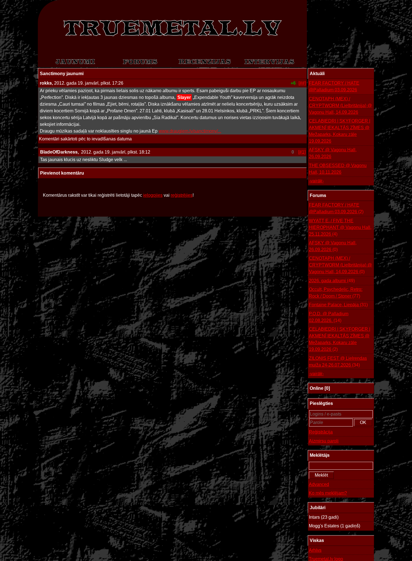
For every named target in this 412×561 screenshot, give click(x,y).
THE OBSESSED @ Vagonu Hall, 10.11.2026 (338, 169)
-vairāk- (316, 180)
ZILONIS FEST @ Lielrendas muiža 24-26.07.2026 (338, 361)
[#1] (301, 152)
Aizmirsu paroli (324, 441)
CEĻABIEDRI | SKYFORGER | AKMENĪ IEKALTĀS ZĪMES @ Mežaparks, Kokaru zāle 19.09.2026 (339, 131)
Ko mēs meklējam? (328, 493)
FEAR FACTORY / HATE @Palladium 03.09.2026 (334, 86)
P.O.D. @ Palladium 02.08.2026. (328, 317)
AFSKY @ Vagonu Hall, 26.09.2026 (333, 153)
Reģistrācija (321, 432)
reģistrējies (182, 195)
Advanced (319, 484)
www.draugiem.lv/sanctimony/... (190, 131)
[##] (302, 83)
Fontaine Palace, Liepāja (338, 304)
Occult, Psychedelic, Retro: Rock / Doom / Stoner (335, 292)
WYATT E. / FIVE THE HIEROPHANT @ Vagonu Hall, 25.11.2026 (340, 227)
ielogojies (153, 195)
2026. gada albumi (332, 280)
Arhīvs (315, 550)
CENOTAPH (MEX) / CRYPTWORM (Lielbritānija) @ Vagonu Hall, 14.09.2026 (340, 105)
